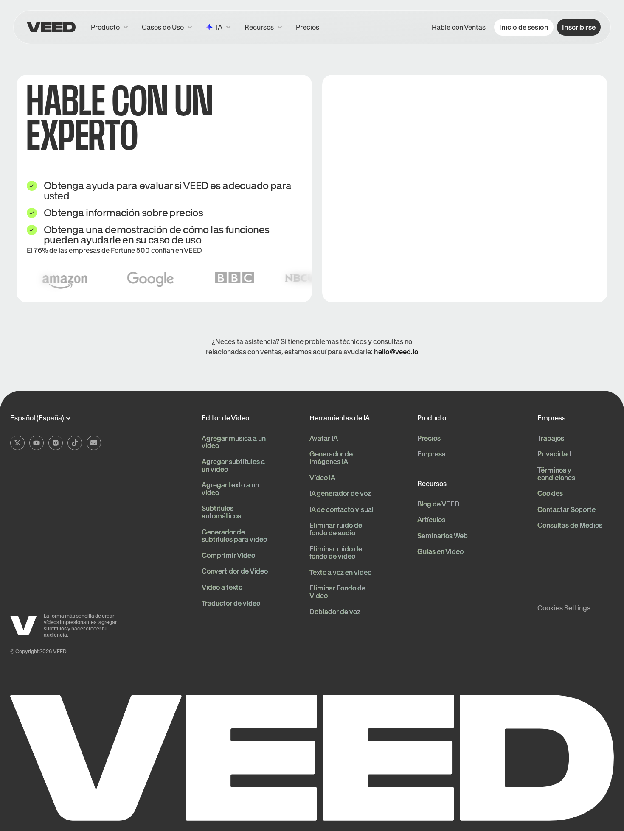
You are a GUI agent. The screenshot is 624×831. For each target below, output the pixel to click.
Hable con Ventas (459, 27)
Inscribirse (579, 27)
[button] (263, 27)
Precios (307, 27)
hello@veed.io (396, 351)
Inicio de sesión (523, 27)
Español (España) (37, 418)
